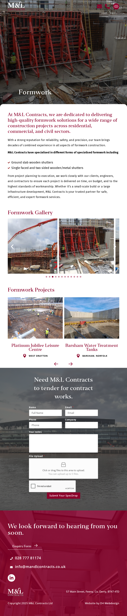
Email (69, 407)
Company (70, 419)
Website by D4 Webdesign (102, 603)
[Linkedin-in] (11, 578)
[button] (12, 247)
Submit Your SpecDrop (63, 495)
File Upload (37, 456)
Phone (32, 419)
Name (32, 407)
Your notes (35, 432)
